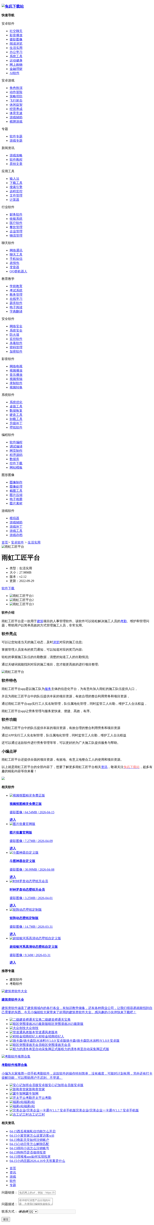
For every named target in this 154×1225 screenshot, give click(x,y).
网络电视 (16, 366)
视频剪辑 (16, 379)
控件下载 (16, 463)
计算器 (14, 199)
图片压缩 (16, 495)
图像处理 (16, 486)
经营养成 (16, 109)
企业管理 (16, 231)
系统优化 (16, 402)
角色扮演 (16, 88)
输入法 (14, 178)
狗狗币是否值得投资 (28, 1152)
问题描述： (10, 1204)
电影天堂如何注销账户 (29, 1139)
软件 (13, 1181)
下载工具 (16, 183)
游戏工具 (16, 530)
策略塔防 (16, 96)
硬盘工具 (16, 414)
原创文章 (16, 163)
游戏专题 (16, 140)
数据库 (14, 459)
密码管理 (16, 347)
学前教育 (16, 286)
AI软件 (14, 73)
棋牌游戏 (16, 121)
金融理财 (16, 69)
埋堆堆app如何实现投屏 (30, 1156)
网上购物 (16, 64)
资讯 (13, 1172)
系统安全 (16, 330)
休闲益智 (16, 104)
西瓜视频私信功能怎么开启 (33, 1131)
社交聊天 (16, 31)
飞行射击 (16, 100)
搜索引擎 (16, 187)
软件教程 (16, 159)
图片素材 (16, 503)
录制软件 (16, 383)
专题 (13, 1185)
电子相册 (16, 499)
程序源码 (16, 455)
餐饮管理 (16, 227)
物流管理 (16, 235)
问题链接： (10, 1192)
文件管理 (16, 195)
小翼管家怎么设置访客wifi (32, 1135)
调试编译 (16, 446)
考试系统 (16, 290)
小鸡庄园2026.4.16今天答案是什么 (37, 1160)
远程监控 (16, 191)
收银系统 (16, 218)
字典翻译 (16, 311)
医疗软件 (16, 223)
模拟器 (14, 518)
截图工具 (16, 490)
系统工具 (16, 56)
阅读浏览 (16, 43)
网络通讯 (16, 250)
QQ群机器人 (18, 271)
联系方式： (10, 1211)
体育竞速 (16, 113)
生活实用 (16, 47)
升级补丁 (16, 423)
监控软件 (16, 339)
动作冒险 (16, 92)
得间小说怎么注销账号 (29, 1148)
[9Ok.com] (13, 6)
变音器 (14, 267)
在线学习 (16, 298)
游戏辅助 (16, 117)
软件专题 (16, 136)
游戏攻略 (16, 155)
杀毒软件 (16, 343)
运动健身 (16, 60)
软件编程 (16, 442)
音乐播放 (16, 374)
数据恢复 (16, 410)
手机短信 (16, 258)
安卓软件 (17, 542)
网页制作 (16, 450)
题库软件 (16, 303)
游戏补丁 (16, 526)
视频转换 (16, 387)
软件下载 (8, 588)
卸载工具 (16, 419)
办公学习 (16, 52)
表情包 (14, 263)
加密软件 (16, 351)
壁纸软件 (16, 427)
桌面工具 (16, 406)
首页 (5, 542)
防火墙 (14, 334)
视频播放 (16, 370)
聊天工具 (16, 254)
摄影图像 (16, 39)
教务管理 (16, 294)
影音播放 (16, 35)
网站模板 (16, 467)
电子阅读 (16, 307)
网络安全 (16, 326)
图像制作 (16, 482)
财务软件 (16, 214)
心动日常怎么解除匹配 (29, 1144)
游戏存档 (16, 535)
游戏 (13, 1176)
